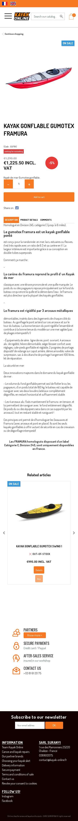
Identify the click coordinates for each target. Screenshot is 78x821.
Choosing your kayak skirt (16, 761)
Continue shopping (14, 34)
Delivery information (13, 765)
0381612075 (46, 755)
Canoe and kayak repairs (15, 752)
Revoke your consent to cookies (19, 783)
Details (39, 570)
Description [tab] (11, 219)
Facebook (7, 801)
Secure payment (11, 770)
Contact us (8, 779)
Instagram (7, 796)
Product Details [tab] (29, 219)
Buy (39, 578)
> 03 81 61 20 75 (32, 673)
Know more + (34, 635)
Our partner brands (12, 756)
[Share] (17, 208)
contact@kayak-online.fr (53, 760)
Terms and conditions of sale (18, 774)
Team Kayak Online (12, 747)
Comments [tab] (46, 219)
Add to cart (39, 197)
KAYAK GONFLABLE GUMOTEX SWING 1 (39, 546)
